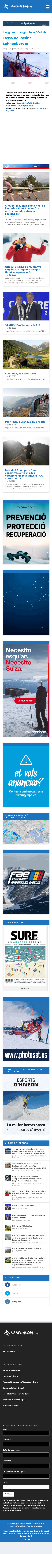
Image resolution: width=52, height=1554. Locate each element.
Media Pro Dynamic (11, 1370)
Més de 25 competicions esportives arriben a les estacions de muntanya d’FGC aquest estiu (24, 474)
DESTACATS (25, 1156)
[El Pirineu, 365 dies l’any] (8, 1228)
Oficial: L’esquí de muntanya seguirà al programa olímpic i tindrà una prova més (23, 270)
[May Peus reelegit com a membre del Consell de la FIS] (8, 1217)
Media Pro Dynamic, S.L (31, 1526)
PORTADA (16, 1185)
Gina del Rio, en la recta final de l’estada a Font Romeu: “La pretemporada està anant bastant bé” (25, 209)
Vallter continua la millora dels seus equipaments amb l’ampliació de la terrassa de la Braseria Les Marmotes (28, 1151)
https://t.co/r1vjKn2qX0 (27, 103)
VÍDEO (36, 49)
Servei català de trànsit (13, 1388)
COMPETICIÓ (18, 49)
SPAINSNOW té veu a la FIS (22, 325)
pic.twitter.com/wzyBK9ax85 (20, 106)
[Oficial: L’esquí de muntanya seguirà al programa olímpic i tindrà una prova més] (8, 1193)
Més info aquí (9, 1351)
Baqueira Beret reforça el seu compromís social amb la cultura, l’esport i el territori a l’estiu (27, 1179)
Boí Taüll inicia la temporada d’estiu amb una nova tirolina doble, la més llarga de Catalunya (28, 1238)
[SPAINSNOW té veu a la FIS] (8, 1207)
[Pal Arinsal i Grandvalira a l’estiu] (8, 1250)
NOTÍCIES (15, 1158)
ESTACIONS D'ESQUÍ (38, 1156)
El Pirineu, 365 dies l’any (20, 373)
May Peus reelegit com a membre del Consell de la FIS (28, 1216)
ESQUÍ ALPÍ (28, 49)
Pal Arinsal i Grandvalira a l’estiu (25, 422)
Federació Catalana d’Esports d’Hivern (20, 1382)
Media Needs (25, 1523)
